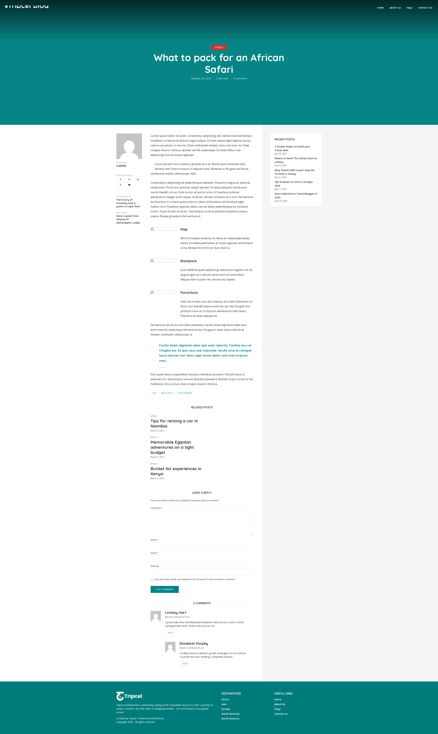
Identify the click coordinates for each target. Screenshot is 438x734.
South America (231, 713)
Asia (224, 704)
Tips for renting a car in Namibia (174, 423)
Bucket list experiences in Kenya (176, 471)
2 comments (240, 78)
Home (380, 7)
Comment (156, 508)
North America (230, 718)
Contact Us (425, 7)
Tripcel (132, 718)
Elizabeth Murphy (194, 643)
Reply (170, 633)
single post (167, 393)
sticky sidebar (184, 393)
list (154, 393)
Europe (226, 709)
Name (154, 539)
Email (154, 553)
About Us (395, 7)
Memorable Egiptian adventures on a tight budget (172, 447)
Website (155, 566)
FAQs (409, 7)
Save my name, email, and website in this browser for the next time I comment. (194, 579)
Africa (219, 47)
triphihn (121, 165)
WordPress (158, 718)
